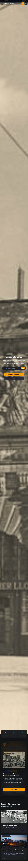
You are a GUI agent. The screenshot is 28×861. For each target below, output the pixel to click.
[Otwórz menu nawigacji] (26, 3)
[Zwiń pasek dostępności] (26, 0)
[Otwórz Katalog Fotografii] (22, 3)
